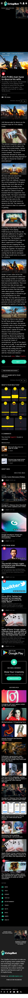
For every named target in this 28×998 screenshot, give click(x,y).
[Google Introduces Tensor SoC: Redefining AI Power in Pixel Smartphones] (14, 522)
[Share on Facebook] (4, 996)
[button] (2, 3)
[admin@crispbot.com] (14, 992)
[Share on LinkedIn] (23, 996)
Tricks (6, 905)
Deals (6, 912)
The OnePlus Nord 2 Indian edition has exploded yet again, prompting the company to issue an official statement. (13, 876)
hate (5, 414)
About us (15, 989)
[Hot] (3, 73)
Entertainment (5, 503)
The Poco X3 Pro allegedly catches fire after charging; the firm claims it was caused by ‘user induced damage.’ (14, 779)
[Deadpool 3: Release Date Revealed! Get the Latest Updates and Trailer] (14, 492)
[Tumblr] (7, 992)
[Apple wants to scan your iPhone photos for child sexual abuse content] (14, 808)
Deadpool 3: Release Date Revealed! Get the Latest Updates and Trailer (14, 505)
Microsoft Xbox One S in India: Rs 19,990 (15, 447)
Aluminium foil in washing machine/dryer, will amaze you (12, 836)
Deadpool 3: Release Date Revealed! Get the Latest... (20, 943)
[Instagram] (4, 992)
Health (7, 920)
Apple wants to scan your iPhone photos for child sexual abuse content (13, 817)
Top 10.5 (7, 898)
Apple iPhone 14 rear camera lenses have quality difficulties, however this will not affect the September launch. (14, 632)
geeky (22, 400)
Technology (4, 532)
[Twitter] (10, 992)
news (13, 356)
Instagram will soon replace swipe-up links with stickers (13, 705)
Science (7, 894)
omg (8, 428)
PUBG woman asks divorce (10, 370)
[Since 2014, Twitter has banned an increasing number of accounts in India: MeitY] (14, 587)
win (20, 428)
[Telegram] (17, 992)
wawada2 (4, 475)
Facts (6, 909)
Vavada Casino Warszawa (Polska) (13, 477)
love (22, 414)
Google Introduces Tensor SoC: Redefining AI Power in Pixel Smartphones (12, 536)
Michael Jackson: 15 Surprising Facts (14, 722)
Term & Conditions (6, 989)
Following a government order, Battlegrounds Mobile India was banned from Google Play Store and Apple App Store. (14, 758)
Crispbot (23, 356)
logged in (13, 437)
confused (6, 400)
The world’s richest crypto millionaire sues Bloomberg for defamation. (14, 565)
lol (14, 414)
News (4, 71)
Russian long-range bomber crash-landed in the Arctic (16, 460)
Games (6, 916)
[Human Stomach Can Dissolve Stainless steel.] (14, 730)
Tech (6, 890)
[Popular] (4, 548)
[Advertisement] (14, 35)
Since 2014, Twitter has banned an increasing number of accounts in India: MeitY (12, 599)
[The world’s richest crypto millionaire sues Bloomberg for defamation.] (14, 554)
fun (15, 400)
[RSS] (21, 992)
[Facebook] (1, 992)
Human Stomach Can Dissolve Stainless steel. (12, 739)
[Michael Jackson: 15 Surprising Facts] (14, 714)
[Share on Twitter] (14, 996)
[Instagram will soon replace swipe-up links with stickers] (14, 696)
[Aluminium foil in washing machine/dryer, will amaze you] (14, 827)
